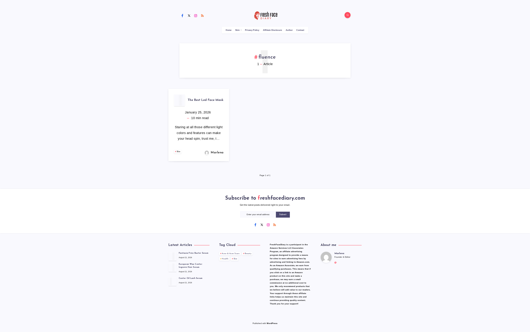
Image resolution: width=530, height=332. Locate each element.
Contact (300, 30)
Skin (237, 30)
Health (225, 259)
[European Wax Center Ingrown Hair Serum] (172, 267)
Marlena (339, 253)
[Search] (347, 15)
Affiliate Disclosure (272, 30)
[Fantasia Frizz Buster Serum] (172, 256)
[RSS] (202, 15)
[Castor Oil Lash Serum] (172, 281)
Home (228, 30)
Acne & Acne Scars (231, 254)
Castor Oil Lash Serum (190, 278)
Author (289, 30)
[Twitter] (189, 15)
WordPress (272, 323)
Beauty (248, 254)
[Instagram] (195, 15)
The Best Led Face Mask (205, 100)
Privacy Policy (252, 30)
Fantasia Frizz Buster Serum (193, 253)
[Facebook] (182, 15)
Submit (282, 215)
